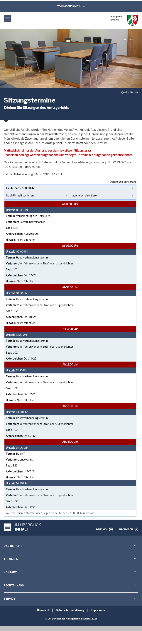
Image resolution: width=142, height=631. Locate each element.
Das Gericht (13, 546)
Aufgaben (11, 559)
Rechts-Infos (14, 585)
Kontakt (10, 572)
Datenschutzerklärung (70, 610)
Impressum (98, 610)
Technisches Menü (69, 6)
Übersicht (43, 610)
